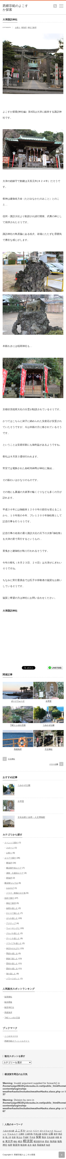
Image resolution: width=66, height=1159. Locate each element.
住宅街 (45, 1134)
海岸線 (53, 1141)
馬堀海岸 (18, 749)
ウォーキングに (13, 928)
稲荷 (10, 1145)
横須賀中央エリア (14, 868)
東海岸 (24, 27)
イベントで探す (11, 843)
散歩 (44, 1137)
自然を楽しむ (12, 908)
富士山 (19, 1137)
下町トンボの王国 (18, 725)
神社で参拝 (32, 27)
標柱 (15, 1141)
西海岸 (9, 878)
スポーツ (10, 848)
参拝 (56, 1134)
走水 (29, 1145)
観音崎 (23, 1145)
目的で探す (9, 898)
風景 (34, 1145)
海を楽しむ (11, 974)
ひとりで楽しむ (13, 913)
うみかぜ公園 (48, 725)
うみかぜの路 (8, 1131)
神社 (5, 1145)
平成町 (26, 1137)
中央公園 (37, 1134)
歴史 (47, 1141)
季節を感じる (12, 953)
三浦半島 (29, 1134)
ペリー (36, 1131)
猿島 (59, 1141)
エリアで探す (10, 858)
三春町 (21, 1134)
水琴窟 (48, 701)
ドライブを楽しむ (14, 943)
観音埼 (16, 1145)
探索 (38, 1137)
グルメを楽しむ (13, 933)
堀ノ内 (8, 1137)
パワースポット (13, 978)
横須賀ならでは (11, 883)
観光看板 (8, 1002)
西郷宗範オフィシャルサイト (17, 1041)
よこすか (20, 1130)
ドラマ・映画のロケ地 (16, 893)
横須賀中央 (39, 1141)
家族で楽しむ (12, 959)
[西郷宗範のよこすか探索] (16, 8)
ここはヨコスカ (11, 1036)
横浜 (20, 1141)
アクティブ (11, 923)
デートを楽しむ (13, 938)
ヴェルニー (12, 1134)
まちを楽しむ (12, 918)
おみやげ (10, 888)
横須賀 (28, 1141)
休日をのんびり (13, 948)
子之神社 (48, 749)
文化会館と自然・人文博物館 (31, 817)
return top (62, 1155)
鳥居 (48, 1145)
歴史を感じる (12, 968)
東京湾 (9, 1141)
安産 (14, 1137)
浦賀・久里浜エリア (15, 873)
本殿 (57, 1137)
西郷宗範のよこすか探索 (24, 1155)
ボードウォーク (18, 701)
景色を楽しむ (12, 963)
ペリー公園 (53, 764)
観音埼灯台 (9, 1007)
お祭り (17, 27)
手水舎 (32, 1137)
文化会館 (51, 1137)
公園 (50, 1134)
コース (29, 1131)
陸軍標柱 (8, 997)
